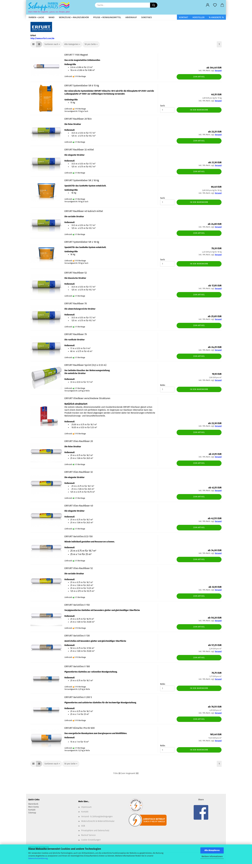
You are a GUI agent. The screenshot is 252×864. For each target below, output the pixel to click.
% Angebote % (216, 17)
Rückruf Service (88, 835)
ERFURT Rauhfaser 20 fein (78, 118)
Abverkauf (131, 17)
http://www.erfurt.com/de (42, 38)
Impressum (86, 807)
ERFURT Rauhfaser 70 (75, 303)
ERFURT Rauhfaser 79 (75, 334)
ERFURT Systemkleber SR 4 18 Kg (81, 242)
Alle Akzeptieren (212, 850)
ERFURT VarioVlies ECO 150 (78, 536)
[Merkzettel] (215, 5)
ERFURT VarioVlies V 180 (77, 666)
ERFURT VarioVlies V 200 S (78, 697)
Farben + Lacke (36, 17)
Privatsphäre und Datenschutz (95, 830)
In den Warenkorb (199, 110)
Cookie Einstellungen (91, 840)
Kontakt (183, 17)
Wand (52, 17)
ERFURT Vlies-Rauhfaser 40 (78, 505)
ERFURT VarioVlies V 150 (77, 604)
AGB (83, 826)
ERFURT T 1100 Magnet (76, 54)
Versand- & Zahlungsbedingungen (97, 816)
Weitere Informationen (212, 856)
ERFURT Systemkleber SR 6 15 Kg (81, 85)
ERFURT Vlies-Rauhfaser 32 (78, 472)
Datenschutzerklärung (38, 858)
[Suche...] (153, 5)
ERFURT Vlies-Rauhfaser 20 (78, 441)
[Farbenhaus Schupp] (50, 7)
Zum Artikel (199, 77)
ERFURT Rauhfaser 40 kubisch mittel (83, 211)
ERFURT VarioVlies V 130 (77, 635)
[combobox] (52, 44)
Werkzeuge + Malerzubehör (74, 17)
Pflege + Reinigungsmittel (107, 17)
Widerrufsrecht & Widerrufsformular (97, 821)
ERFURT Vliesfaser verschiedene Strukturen (87, 398)
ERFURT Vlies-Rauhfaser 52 (78, 568)
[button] (207, 5)
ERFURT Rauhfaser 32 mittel (79, 149)
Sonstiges (146, 17)
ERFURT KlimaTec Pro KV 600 (79, 728)
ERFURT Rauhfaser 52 (75, 272)
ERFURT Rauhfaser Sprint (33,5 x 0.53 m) (85, 365)
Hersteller (198, 17)
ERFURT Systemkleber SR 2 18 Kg (81, 180)
